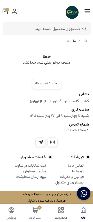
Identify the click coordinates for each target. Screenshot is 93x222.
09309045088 (77, 130)
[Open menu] (87, 11)
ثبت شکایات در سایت (30, 166)
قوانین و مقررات (72, 177)
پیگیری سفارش (34, 171)
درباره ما (78, 171)
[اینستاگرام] (52, 142)
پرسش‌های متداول (69, 182)
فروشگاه (77, 157)
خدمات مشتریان (32, 157)
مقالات (71, 41)
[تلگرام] (40, 142)
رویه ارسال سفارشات (31, 177)
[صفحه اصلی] (85, 41)
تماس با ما (76, 166)
